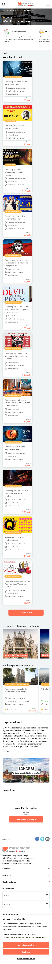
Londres (12, 10)
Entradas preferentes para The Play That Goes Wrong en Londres (17, 584)
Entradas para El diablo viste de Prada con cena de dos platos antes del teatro (17, 309)
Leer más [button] (6, 751)
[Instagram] (47, 839)
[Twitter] (42, 839)
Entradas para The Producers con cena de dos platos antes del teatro (16, 356)
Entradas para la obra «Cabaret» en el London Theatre (14, 172)
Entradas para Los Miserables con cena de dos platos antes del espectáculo (16, 263)
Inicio (5, 10)
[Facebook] (36, 839)
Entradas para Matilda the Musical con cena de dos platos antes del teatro (17, 402)
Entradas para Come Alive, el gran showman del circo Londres (16, 493)
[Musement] (26, 4)
